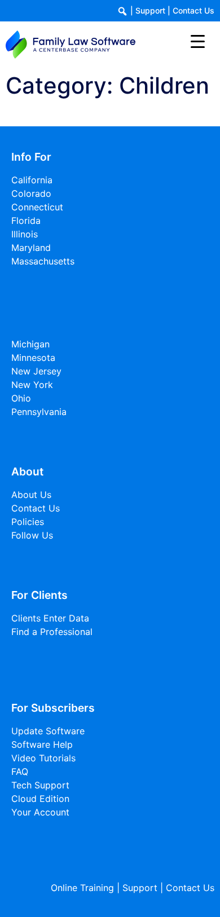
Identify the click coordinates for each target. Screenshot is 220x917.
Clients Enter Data (50, 618)
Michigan (30, 344)
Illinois (24, 234)
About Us (31, 494)
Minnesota (33, 357)
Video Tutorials (43, 758)
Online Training (82, 887)
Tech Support (40, 785)
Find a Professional (52, 631)
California (31, 180)
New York (32, 384)
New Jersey (36, 371)
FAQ (19, 771)
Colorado (31, 193)
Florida (26, 220)
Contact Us (193, 10)
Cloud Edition (40, 798)
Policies (27, 521)
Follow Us (32, 535)
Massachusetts (42, 261)
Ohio (21, 398)
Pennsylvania (39, 411)
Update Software (48, 731)
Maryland (31, 247)
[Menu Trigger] (197, 40)
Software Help (42, 744)
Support (150, 10)
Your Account (40, 812)
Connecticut (37, 207)
